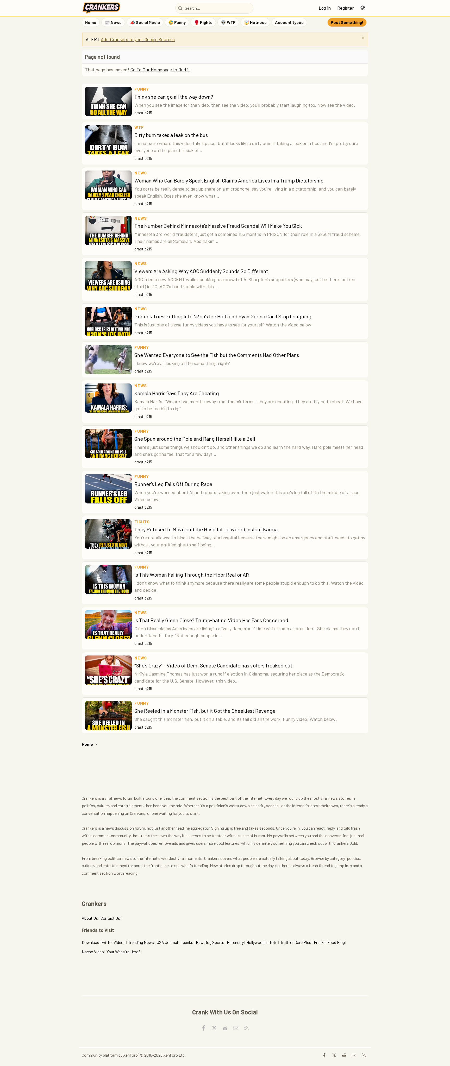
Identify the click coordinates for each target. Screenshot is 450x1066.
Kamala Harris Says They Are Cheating (176, 393)
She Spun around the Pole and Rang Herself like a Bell (194, 439)
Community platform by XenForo (134, 1054)
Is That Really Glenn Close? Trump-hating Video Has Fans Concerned (211, 620)
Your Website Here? (123, 951)
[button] (362, 8)
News (140, 172)
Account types (289, 22)
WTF (139, 127)
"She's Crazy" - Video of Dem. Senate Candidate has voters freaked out (213, 665)
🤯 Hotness (255, 22)
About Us (90, 918)
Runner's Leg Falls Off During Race (173, 484)
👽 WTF (228, 22)
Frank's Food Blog (329, 942)
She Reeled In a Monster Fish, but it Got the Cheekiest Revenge (205, 711)
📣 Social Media (145, 22)
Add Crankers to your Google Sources (138, 39)
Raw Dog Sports (210, 942)
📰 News (113, 22)
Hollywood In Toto (262, 942)
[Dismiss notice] (362, 38)
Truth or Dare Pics (295, 942)
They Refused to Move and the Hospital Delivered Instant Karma (206, 529)
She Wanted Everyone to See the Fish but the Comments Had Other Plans (216, 355)
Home (90, 22)
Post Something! (347, 22)
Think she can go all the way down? (173, 96)
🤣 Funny (177, 22)
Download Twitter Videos (104, 942)
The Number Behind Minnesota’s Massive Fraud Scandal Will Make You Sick (218, 226)
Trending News (141, 942)
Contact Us (110, 918)
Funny (141, 88)
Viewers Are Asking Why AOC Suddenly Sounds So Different (201, 271)
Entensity (235, 942)
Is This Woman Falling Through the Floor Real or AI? (191, 574)
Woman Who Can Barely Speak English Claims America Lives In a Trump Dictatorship (228, 180)
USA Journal (167, 942)
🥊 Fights (203, 22)
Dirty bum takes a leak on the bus (171, 135)
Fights (142, 521)
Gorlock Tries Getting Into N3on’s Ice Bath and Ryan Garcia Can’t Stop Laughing (222, 316)
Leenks (186, 942)
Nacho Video (93, 951)
